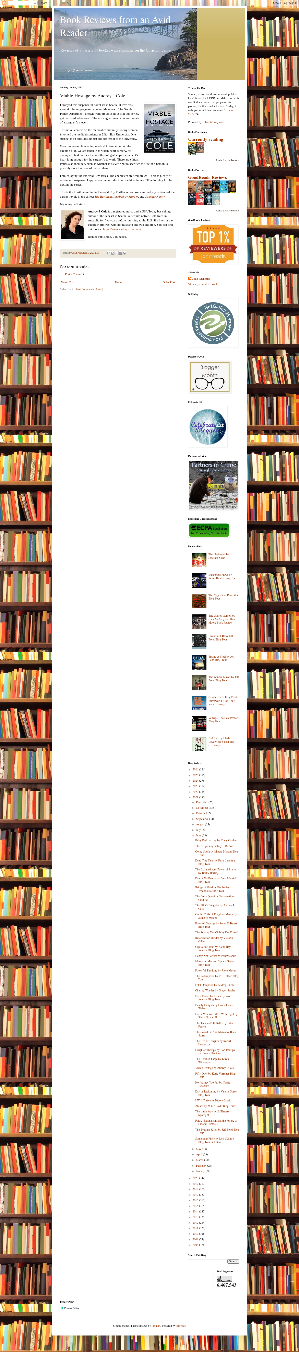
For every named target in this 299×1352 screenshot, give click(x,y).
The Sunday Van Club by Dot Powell (216, 932)
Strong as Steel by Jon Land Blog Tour (221, 658)
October (201, 813)
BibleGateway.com (213, 122)
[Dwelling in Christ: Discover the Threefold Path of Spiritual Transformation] (201, 151)
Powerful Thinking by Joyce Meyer (215, 970)
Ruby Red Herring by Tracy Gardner (216, 840)
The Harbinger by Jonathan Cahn (218, 556)
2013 (196, 1217)
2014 (196, 1211)
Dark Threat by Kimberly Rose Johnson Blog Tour (213, 997)
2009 (196, 1239)
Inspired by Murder (125, 196)
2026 (196, 769)
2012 (196, 1222)
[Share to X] (117, 253)
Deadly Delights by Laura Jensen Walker (214, 1006)
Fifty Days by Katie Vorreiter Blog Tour (215, 1075)
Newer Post (67, 282)
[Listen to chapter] (197, 114)
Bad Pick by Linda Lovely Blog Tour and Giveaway (221, 741)
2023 (196, 786)
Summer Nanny (155, 196)
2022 (196, 792)
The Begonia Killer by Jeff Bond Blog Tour (217, 1131)
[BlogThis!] (113, 253)
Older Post (169, 282)
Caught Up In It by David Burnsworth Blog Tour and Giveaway (223, 700)
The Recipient (103, 196)
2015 (196, 1206)
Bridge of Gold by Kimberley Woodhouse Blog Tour (212, 889)
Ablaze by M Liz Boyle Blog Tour (215, 1106)
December (202, 802)
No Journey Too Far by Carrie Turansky (212, 1084)
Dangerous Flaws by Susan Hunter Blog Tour (222, 576)
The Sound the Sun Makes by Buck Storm (215, 1033)
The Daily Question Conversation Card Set (214, 898)
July (199, 830)
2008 (196, 1245)
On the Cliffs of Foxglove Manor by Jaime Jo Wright (216, 916)
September (202, 819)
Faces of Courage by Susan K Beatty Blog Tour (216, 925)
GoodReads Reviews (207, 177)
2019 (196, 1184)
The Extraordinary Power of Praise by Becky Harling (215, 871)
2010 (196, 1233)
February (201, 1165)
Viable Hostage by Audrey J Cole (214, 1068)
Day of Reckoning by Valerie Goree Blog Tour (216, 1093)
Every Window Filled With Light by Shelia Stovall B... (216, 1015)
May (199, 1149)
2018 (196, 1189)
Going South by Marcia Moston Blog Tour (216, 853)
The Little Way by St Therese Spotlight (212, 1113)
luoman (156, 1326)
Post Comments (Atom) (89, 289)
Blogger (180, 1326)
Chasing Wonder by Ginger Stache (215, 990)
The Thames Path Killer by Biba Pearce (214, 1024)
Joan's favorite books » (227, 160)
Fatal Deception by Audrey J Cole (214, 985)
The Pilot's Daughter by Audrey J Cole (214, 907)
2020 (196, 1178)
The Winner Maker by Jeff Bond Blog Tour (223, 678)
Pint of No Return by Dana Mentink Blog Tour (216, 880)
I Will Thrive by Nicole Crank (212, 1100)
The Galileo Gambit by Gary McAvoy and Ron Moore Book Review (221, 619)
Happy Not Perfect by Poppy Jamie (215, 956)
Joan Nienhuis (201, 279)
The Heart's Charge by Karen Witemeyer (212, 1060)
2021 (196, 797)
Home (118, 282)
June (199, 835)
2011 (196, 1228)
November (202, 808)
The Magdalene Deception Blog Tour (223, 597)
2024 (196, 780)
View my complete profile (203, 284)
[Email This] (109, 253)
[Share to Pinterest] (124, 253)
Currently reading (205, 139)
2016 (196, 1200)
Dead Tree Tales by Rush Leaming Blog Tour (215, 862)
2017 (196, 1195)
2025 (196, 775)
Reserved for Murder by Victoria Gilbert (214, 939)
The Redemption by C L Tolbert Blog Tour (217, 977)
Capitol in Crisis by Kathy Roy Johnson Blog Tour (213, 948)
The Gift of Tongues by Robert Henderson (213, 1042)
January (201, 1171)
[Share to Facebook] (120, 253)
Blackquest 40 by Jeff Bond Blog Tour (220, 637)
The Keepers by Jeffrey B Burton (214, 846)
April (199, 1154)
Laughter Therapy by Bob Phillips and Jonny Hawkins (215, 1051)
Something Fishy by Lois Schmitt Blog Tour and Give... (214, 1140)
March (200, 1160)
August (200, 824)
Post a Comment (74, 274)
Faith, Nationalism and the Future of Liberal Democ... (216, 1122)
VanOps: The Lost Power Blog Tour (223, 719)
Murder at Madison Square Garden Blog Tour (215, 963)
